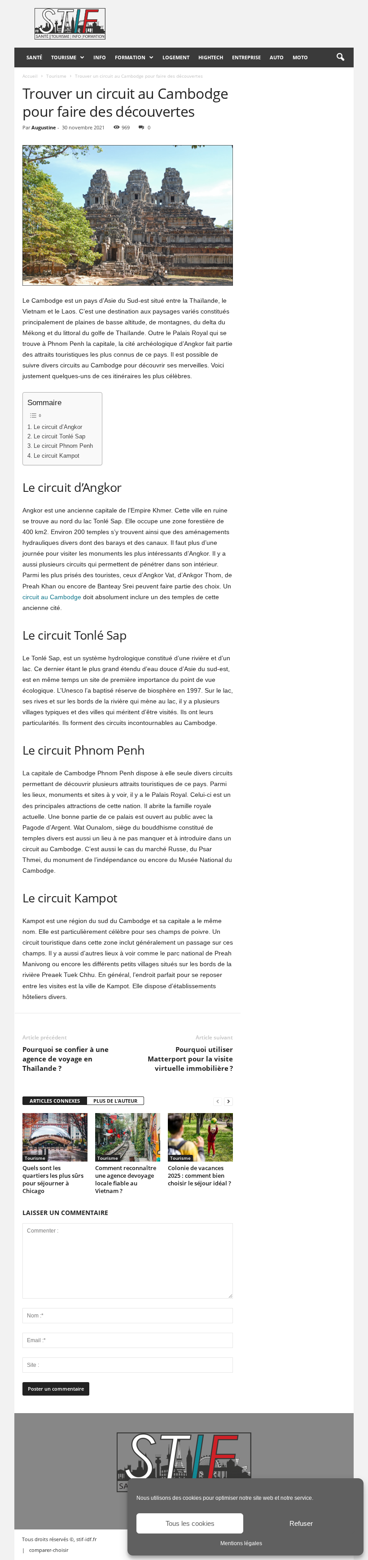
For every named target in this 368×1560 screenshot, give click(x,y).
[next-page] (228, 1101)
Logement (175, 57)
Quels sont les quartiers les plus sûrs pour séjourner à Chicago (52, 1179)
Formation (130, 57)
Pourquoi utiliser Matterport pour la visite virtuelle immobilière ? (190, 1059)
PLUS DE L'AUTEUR (115, 1100)
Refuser (301, 1523)
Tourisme (63, 57)
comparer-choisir (48, 1550)
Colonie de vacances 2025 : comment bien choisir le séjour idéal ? (199, 1175)
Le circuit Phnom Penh (63, 446)
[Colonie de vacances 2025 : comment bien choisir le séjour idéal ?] (200, 1137)
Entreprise (246, 57)
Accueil (30, 76)
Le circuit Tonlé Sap (59, 436)
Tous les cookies (190, 1523)
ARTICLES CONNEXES (55, 1100)
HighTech (210, 57)
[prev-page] (217, 1101)
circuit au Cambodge (51, 597)
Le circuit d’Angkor (58, 427)
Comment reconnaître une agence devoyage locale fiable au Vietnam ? (125, 1179)
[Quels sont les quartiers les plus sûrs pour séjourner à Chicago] (55, 1137)
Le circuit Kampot (56, 456)
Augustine (43, 127)
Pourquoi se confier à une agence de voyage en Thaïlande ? (65, 1059)
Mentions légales (241, 1543)
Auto (277, 57)
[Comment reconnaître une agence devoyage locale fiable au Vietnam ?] (127, 1137)
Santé (34, 57)
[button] (340, 57)
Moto (300, 57)
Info (99, 57)
